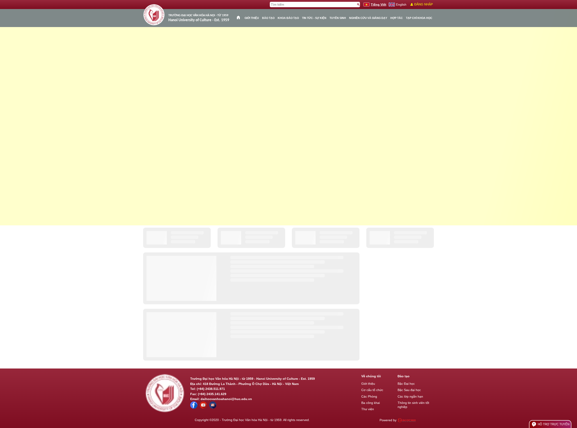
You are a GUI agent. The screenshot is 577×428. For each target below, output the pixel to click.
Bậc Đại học (406, 383)
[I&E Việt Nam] (407, 420)
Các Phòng (369, 396)
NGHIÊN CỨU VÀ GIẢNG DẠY (368, 18)
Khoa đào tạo (288, 18)
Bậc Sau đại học (409, 390)
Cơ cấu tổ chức (372, 390)
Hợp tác (396, 18)
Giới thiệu (252, 18)
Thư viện (367, 409)
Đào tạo (268, 18)
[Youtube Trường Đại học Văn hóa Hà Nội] (203, 407)
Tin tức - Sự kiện (314, 18)
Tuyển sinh (338, 18)
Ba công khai (370, 403)
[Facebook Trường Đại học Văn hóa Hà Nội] (193, 407)
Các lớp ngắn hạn (410, 396)
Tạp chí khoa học (419, 18)
